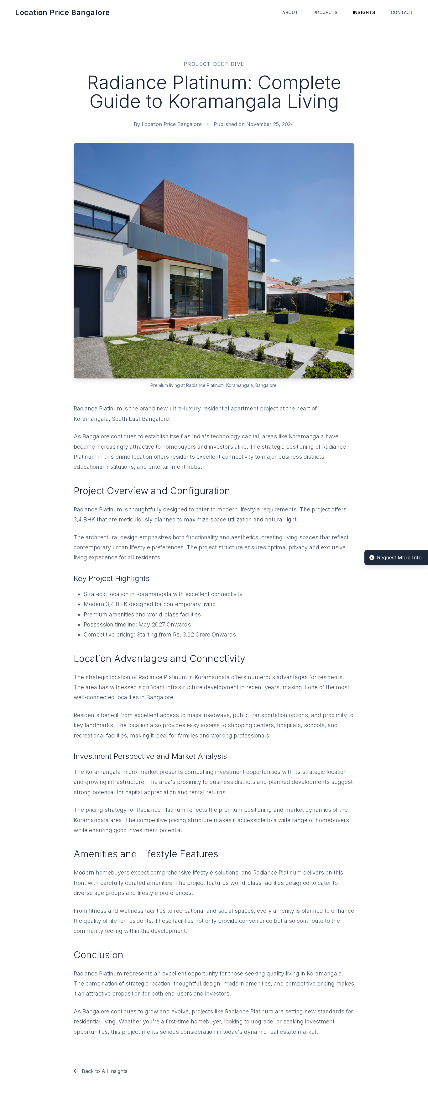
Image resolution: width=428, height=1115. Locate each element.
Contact (402, 12)
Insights (364, 12)
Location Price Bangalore (62, 12)
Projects (325, 12)
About (290, 12)
